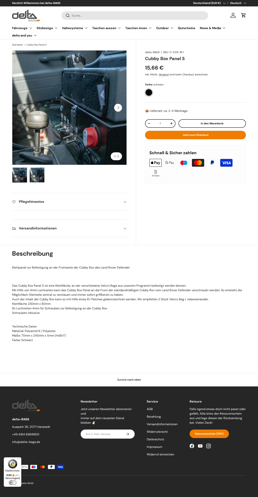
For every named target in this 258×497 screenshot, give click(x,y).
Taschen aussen (104, 28)
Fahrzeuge (20, 28)
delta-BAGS (152, 52)
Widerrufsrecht (157, 432)
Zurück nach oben (129, 379)
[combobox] (134, 15)
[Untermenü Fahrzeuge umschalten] (30, 28)
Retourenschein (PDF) (209, 433)
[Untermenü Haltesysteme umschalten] (86, 28)
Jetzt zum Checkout (196, 134)
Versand (164, 74)
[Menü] (19, 459)
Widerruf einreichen (160, 454)
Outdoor (162, 28)
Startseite (17, 44)
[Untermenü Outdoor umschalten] (172, 28)
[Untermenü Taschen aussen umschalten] (119, 28)
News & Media (210, 28)
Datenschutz (155, 439)
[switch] (12, 482)
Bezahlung (154, 417)
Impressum (154, 447)
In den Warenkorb (212, 123)
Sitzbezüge (45, 28)
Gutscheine (186, 28)
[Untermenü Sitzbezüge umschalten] (56, 28)
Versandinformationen (162, 424)
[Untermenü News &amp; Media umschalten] (224, 28)
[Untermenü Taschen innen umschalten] (150, 28)
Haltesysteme (72, 28)
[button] (243, 15)
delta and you (22, 35)
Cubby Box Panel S (36, 44)
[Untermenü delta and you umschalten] (35, 35)
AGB (150, 409)
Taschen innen (136, 28)
